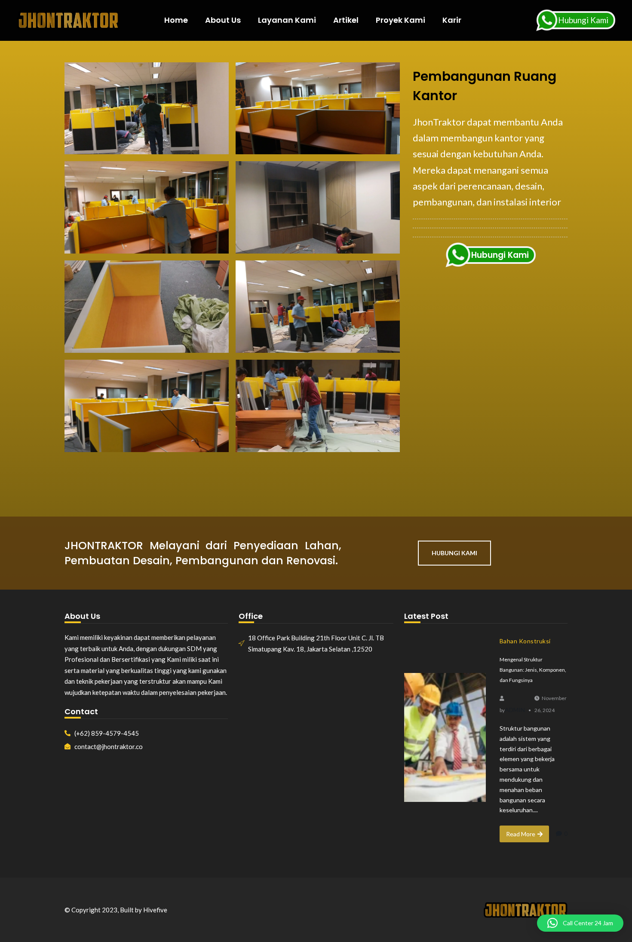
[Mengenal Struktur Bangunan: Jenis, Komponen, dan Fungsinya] (445, 737)
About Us (223, 20)
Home (176, 20)
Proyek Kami (400, 20)
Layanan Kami (287, 20)
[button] (580, 923)
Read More (520, 834)
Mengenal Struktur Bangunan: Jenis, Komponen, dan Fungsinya (533, 669)
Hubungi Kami (583, 20)
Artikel (346, 20)
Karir (451, 20)
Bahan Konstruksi (525, 641)
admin (515, 709)
